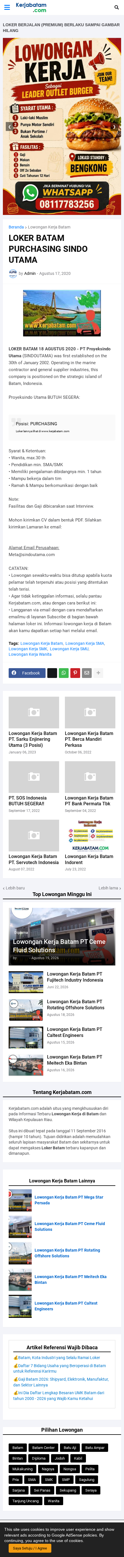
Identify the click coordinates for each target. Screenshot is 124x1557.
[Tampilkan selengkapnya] (98, 673)
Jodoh (60, 1458)
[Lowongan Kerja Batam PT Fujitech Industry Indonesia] (26, 982)
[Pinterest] (75, 673)
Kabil (78, 1458)
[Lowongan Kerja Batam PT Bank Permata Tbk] (90, 777)
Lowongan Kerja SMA (84, 643)
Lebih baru (15, 888)
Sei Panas (42, 1490)
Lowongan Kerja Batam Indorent (89, 859)
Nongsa (69, 1469)
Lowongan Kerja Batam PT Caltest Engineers (74, 1032)
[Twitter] (52, 673)
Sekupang (68, 1490)
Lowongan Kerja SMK (28, 649)
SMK (49, 1479)
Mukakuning (22, 1469)
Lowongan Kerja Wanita (30, 654)
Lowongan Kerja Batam (49, 227)
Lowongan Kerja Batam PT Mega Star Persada (69, 1200)
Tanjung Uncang (25, 1501)
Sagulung (86, 1479)
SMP (66, 1479)
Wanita (53, 1501)
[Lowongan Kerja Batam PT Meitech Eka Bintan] (26, 1065)
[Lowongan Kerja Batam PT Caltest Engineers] (26, 1037)
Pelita (90, 1469)
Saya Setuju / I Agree (30, 1548)
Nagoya (48, 1469)
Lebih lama (108, 888)
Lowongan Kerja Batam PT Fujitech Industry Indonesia (75, 977)
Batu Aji (70, 1447)
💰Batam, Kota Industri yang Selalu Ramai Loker (56, 1357)
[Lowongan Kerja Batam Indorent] (90, 835)
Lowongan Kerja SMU (69, 649)
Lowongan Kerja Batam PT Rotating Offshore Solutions (75, 1004)
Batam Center (43, 1447)
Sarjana (18, 1490)
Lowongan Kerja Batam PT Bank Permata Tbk (89, 801)
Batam (17, 1447)
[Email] (87, 673)
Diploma (39, 1458)
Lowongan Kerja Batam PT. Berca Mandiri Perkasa (89, 739)
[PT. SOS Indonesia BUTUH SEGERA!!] (34, 777)
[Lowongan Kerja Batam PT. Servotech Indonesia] (34, 835)
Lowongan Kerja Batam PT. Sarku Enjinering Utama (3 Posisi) (33, 739)
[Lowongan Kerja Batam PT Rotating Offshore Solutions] (26, 1010)
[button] (7, 7)
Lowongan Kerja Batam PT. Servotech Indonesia (34, 859)
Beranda (16, 227)
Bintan (17, 1458)
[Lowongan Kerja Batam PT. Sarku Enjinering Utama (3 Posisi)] (34, 712)
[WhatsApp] (64, 673)
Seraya (91, 1490)
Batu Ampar (94, 1447)
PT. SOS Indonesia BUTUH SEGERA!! (28, 801)
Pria (15, 1479)
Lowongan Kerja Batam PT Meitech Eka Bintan (74, 1060)
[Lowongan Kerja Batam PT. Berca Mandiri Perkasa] (90, 712)
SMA (32, 1479)
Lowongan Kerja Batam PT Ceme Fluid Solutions (59, 946)
